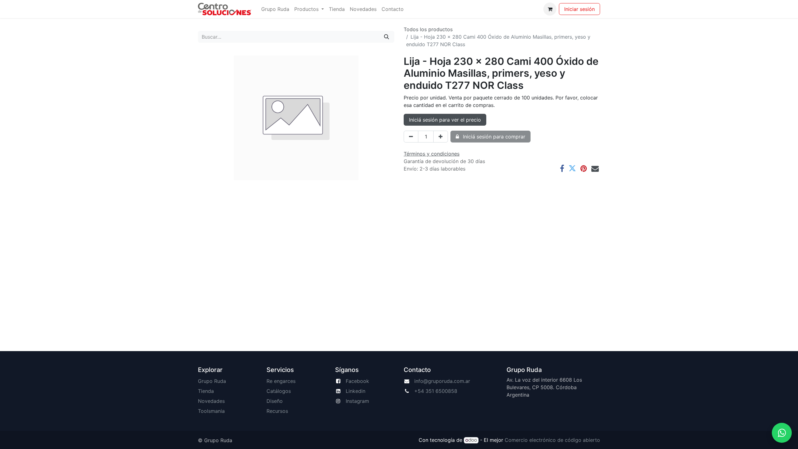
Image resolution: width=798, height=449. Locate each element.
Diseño (275, 401)
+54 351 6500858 (435, 391)
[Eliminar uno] (411, 136)
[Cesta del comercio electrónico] (549, 9)
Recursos (277, 411)
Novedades (211, 401)
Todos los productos (428, 29)
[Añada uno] (440, 136)
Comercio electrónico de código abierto (552, 440)
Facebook (357, 381)
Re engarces (281, 381)
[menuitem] (275, 9)
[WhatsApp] (782, 433)
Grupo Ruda (212, 381)
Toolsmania (211, 411)
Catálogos (279, 391)
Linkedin (355, 391)
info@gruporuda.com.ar (442, 381)
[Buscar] (386, 37)
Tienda (206, 391)
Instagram (357, 401)
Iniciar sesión (579, 9)
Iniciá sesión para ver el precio (445, 120)
